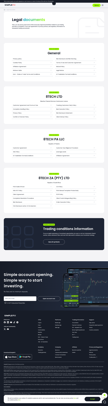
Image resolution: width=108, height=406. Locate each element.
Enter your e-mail (9, 298)
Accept (92, 399)
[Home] (4, 10)
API (73, 334)
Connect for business (60, 354)
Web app (57, 327)
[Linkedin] (8, 322)
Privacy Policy (22, 303)
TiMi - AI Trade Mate (43, 342)
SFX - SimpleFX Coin (77, 327)
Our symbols (75, 322)
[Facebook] (5, 322)
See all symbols (54, 242)
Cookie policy (92, 357)
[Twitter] (5, 329)
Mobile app (57, 322)
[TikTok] (14, 322)
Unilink (73, 352)
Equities (40, 332)
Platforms (58, 320)
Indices (40, 327)
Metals (39, 334)
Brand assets (58, 357)
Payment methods (77, 325)
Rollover (91, 352)
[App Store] (11, 359)
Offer (39, 320)
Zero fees (74, 332)
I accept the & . (16, 303)
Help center (92, 322)
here (75, 398)
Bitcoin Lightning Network (78, 330)
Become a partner (76, 350)
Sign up (96, 5)
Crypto (39, 322)
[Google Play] (25, 359)
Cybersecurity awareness (61, 352)
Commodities (41, 330)
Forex (39, 325)
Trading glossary (42, 352)
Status (91, 327)
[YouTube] (11, 322)
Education (40, 350)
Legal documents (93, 350)
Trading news (75, 337)
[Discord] (8, 329)
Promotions (41, 339)
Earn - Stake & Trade (43, 337)
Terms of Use (15, 303)
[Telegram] (17, 322)
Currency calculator (94, 330)
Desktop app (58, 325)
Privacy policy (92, 354)
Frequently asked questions (96, 325)
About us (57, 350)
